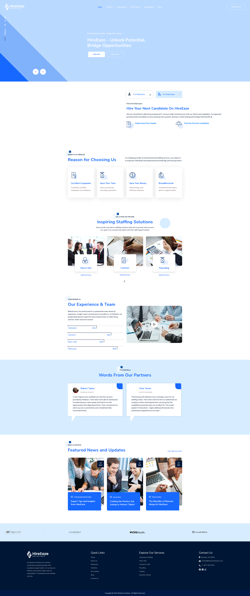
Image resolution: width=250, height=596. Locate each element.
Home (100, 7)
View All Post (176, 451)
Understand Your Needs (145, 123)
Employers (121, 7)
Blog (160, 7)
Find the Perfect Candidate (196, 123)
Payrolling (142, 568)
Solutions (134, 7)
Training (142, 571)
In (5, 21)
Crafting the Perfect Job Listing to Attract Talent (122, 503)
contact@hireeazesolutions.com (212, 561)
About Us (94, 561)
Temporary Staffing (146, 557)
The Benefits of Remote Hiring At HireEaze (161, 503)
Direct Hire (142, 561)
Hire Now (96, 55)
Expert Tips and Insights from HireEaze (83, 503)
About (109, 7)
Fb (5, 25)
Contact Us (236, 7)
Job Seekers (148, 7)
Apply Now (115, 55)
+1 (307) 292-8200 (207, 565)
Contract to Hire (144, 564)
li (5, 17)
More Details (86, 275)
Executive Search (145, 575)
